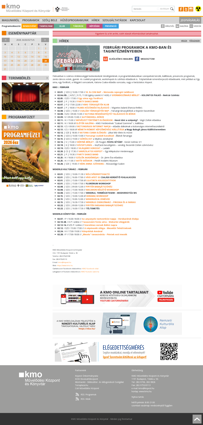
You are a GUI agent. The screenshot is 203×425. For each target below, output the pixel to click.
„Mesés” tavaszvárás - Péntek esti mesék (104, 234)
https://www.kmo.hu (65, 265)
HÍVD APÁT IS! (93, 177)
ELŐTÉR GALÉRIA (85, 123)
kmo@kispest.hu (64, 262)
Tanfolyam (45, 26)
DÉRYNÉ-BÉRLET (85, 142)
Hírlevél (169, 26)
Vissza (184, 40)
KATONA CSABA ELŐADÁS (93, 132)
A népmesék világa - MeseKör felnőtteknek (107, 228)
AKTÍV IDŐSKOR (84, 160)
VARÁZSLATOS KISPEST (90, 151)
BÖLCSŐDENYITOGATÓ (98, 174)
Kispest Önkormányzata (86, 375)
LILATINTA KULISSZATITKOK (101, 180)
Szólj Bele (49, 20)
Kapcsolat (137, 20)
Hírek (96, 20)
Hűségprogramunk (74, 20)
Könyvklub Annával (92, 231)
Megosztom (148, 58)
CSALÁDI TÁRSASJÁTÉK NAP (94, 110)
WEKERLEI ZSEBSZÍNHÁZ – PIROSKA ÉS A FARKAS (111, 202)
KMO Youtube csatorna (90, 272)
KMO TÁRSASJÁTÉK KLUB (96, 104)
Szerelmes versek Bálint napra (100, 225)
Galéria (183, 26)
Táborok (78, 26)
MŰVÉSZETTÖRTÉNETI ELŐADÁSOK (94, 120)
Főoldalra (194, 40)
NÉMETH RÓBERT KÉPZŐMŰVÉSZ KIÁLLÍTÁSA (101, 129)
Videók (197, 26)
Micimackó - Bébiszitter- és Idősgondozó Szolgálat (99, 382)
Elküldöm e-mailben (121, 58)
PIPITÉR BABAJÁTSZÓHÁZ (99, 186)
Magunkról (10, 20)
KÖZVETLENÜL (84, 145)
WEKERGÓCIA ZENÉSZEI (98, 199)
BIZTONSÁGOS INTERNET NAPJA (94, 126)
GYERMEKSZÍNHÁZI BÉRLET (126, 95)
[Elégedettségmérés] (117, 351)
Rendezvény (29, 26)
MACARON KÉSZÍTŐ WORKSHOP (102, 189)
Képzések (94, 26)
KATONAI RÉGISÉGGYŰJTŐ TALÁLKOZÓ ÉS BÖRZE (110, 113)
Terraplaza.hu (81, 385)
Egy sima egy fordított (90, 98)
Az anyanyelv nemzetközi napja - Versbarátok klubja (110, 218)
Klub (62, 26)
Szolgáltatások (115, 20)
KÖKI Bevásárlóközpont (86, 379)
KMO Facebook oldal (90, 269)
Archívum (164, 8)
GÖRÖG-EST (86, 138)
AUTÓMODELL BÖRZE (93, 117)
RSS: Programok (88, 394)
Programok (30, 20)
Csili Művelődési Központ (87, 388)
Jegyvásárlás (190, 20)
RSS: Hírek (85, 399)
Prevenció (111, 26)
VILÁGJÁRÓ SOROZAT (89, 148)
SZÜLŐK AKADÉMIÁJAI (87, 157)
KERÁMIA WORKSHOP (97, 196)
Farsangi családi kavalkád (100, 135)
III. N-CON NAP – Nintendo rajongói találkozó (110, 92)
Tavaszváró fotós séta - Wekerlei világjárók (106, 222)
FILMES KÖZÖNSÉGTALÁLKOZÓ (93, 107)
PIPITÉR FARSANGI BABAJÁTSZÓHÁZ (104, 205)
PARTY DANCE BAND (87, 101)
